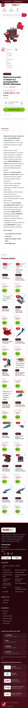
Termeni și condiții (7, 616)
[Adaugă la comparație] (8, 114)
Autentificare (6, 600)
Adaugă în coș (14, 109)
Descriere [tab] (5, 128)
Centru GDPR (6, 623)
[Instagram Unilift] (8, 553)
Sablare (5, 587)
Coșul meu (5, 602)
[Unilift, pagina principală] (16, 5)
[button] (25, 22)
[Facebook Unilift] (4, 553)
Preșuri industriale (19, 572)
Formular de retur (7, 620)
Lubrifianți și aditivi (7, 572)
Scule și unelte (6, 570)
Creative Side (10, 706)
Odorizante (5, 591)
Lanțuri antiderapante (20, 583)
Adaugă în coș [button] (4, 290)
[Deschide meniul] (3, 5)
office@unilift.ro (18, 1)
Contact (5, 613)
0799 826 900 (7, 1)
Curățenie (17, 565)
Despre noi (5, 611)
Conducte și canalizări (20, 570)
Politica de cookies (7, 618)
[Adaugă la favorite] (5, 114)
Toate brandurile (19, 591)
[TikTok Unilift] (11, 553)
